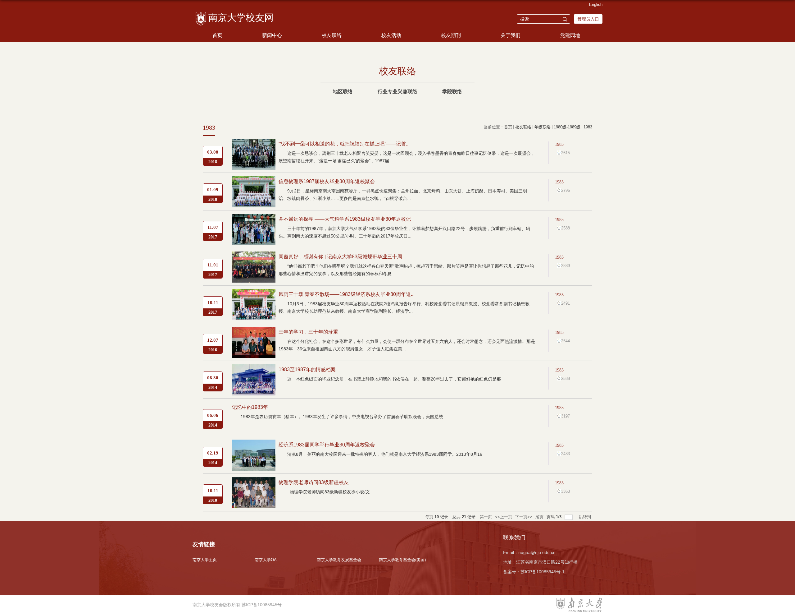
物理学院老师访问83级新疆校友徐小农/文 (330, 491)
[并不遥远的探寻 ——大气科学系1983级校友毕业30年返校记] (253, 219)
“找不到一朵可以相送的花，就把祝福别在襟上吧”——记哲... (344, 143)
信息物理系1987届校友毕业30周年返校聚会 (327, 181)
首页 (217, 35)
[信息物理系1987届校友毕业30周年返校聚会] (253, 181)
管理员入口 (588, 18)
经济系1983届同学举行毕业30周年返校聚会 (327, 444)
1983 (588, 127)
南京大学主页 (205, 559)
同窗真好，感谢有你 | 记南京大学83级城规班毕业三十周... (342, 256)
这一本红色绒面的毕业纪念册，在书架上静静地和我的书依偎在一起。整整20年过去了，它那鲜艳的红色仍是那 (394, 378)
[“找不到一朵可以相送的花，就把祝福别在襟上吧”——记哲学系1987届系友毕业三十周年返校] (253, 143)
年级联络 (542, 127)
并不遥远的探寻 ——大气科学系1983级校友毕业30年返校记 (345, 219)
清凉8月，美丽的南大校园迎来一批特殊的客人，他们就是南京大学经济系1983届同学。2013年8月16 (384, 454)
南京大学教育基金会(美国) (402, 559)
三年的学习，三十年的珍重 (308, 332)
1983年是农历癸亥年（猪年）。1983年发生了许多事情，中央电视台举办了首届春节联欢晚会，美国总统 (342, 416)
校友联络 (332, 35)
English (595, 4)
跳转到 (585, 517)
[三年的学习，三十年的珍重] (253, 332)
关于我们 (510, 35)
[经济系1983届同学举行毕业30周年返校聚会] (253, 444)
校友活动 (391, 35)
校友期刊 (451, 35)
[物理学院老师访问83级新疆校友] (253, 482)
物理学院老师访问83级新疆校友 (314, 482)
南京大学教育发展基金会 (339, 559)
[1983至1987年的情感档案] (253, 369)
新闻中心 (272, 35)
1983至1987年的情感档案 (307, 369)
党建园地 (570, 35)
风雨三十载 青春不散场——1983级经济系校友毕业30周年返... (347, 294)
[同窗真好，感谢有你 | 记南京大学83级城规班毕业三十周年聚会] (253, 256)
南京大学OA (266, 559)
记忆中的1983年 (250, 407)
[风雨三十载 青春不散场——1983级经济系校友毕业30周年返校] (253, 294)
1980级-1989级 (567, 127)
